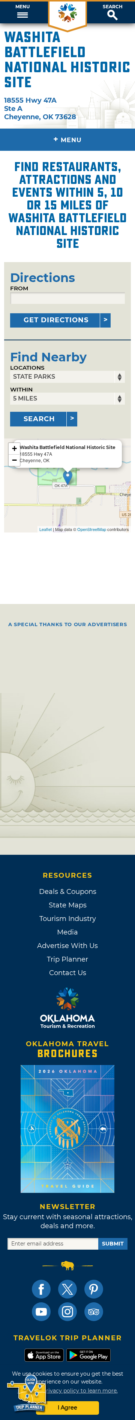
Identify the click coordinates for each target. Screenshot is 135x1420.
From (19, 288)
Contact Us (67, 973)
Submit (113, 1243)
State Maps (68, 905)
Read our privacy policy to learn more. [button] (68, 1390)
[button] (22, 12)
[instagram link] (67, 1311)
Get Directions (56, 320)
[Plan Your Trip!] (27, 1393)
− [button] (14, 460)
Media (67, 932)
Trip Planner (67, 959)
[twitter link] (67, 1289)
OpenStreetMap (91, 529)
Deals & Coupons (67, 892)
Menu (22, 6)
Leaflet (45, 529)
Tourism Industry (67, 919)
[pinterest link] (93, 1289)
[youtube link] (41, 1311)
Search (113, 6)
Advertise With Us (67, 946)
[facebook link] (41, 1289)
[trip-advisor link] (93, 1311)
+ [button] (14, 448)
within (21, 389)
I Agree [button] (67, 1407)
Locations (27, 367)
